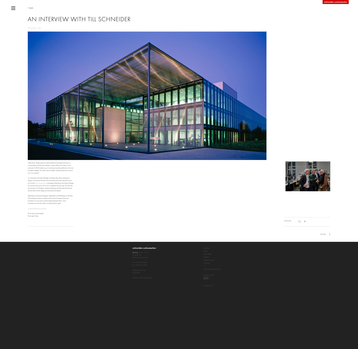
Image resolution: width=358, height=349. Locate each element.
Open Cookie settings (211, 269)
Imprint (206, 257)
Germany (135, 252)
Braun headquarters (40, 183)
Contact (206, 263)
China (146, 252)
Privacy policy (208, 260)
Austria (141, 252)
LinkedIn (299, 221)
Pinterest (305, 221)
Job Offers (207, 254)
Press (205, 251)
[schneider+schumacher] (336, 2)
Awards (206, 248)
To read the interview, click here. (37, 208)
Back (31, 8)
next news (323, 234)
